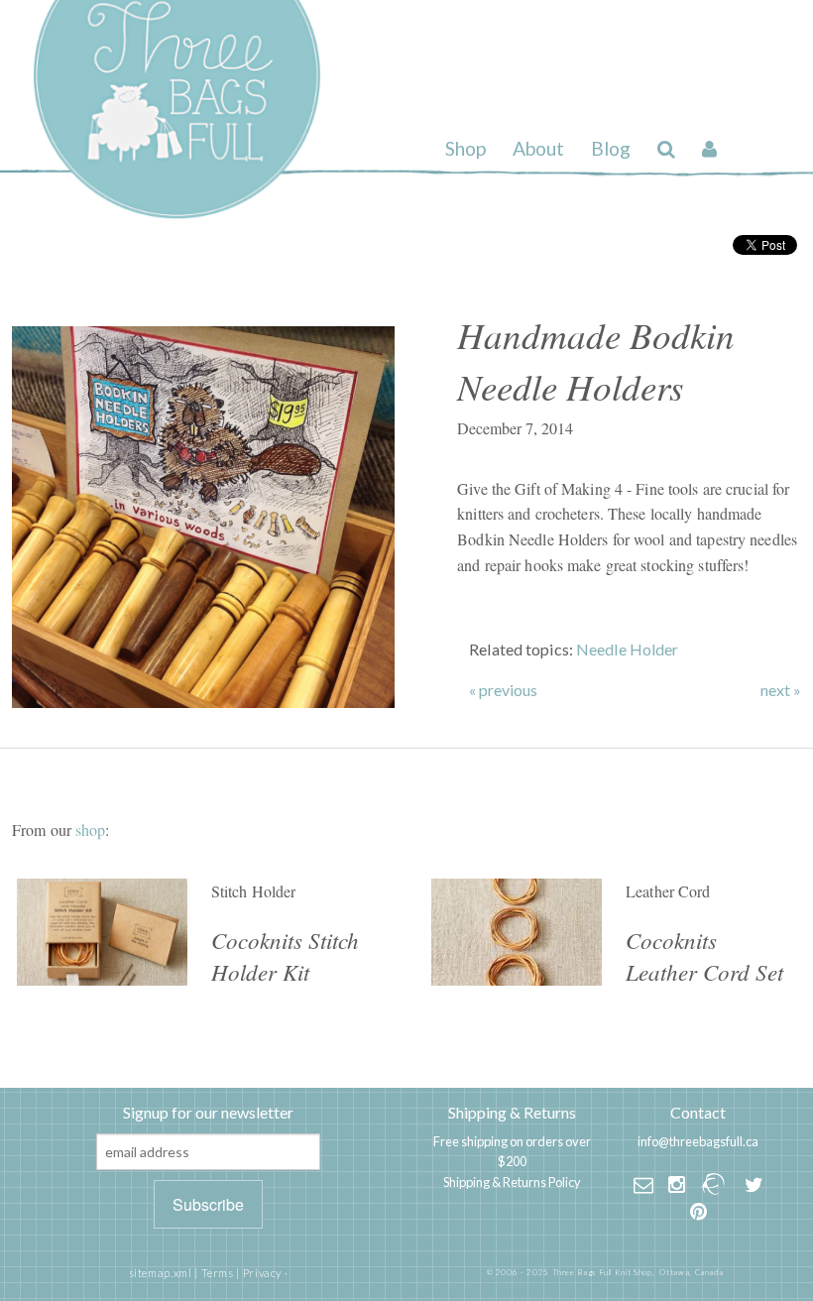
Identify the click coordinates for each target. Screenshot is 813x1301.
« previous (503, 690)
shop (90, 829)
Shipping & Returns (512, 1112)
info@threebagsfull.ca (698, 1141)
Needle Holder (627, 649)
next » (780, 690)
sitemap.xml (160, 1272)
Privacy (262, 1272)
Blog (611, 148)
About (538, 148)
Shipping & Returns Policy (512, 1182)
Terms (217, 1272)
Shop (465, 148)
